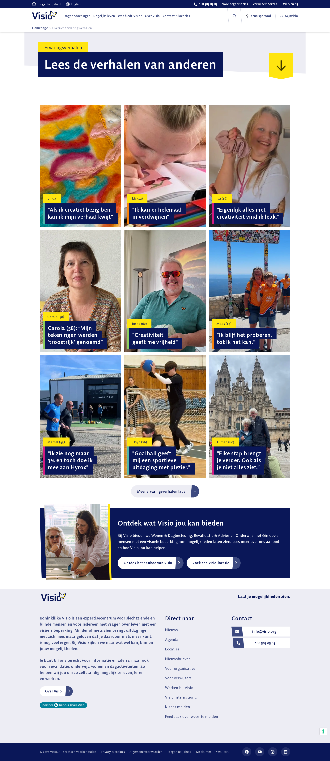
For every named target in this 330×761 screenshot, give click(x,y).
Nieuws (171, 629)
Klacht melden (177, 706)
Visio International (181, 697)
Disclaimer (203, 752)
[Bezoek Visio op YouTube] (259, 751)
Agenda (171, 639)
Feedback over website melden (191, 716)
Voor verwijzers (178, 677)
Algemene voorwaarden (146, 752)
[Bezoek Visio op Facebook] (246, 751)
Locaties (172, 649)
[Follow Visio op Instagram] (272, 751)
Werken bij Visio (179, 687)
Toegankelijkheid (179, 752)
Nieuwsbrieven (178, 658)
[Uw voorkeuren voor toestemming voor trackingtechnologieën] (323, 731)
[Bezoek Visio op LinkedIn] (285, 751)
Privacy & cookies (113, 752)
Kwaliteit (222, 752)
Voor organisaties (180, 668)
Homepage (40, 28)
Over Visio (53, 691)
